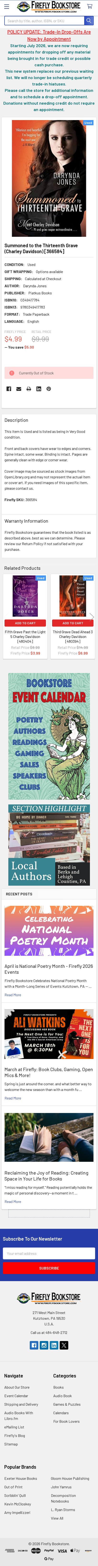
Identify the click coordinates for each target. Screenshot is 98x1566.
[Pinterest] (48, 389)
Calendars (61, 1412)
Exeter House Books (20, 1478)
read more (13, 994)
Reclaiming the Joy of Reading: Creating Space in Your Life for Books (46, 1175)
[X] (64, 1345)
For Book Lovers (66, 1421)
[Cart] (90, 6)
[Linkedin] (38, 389)
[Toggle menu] (6, 6)
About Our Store (16, 1387)
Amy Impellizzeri (17, 1512)
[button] (49, 736)
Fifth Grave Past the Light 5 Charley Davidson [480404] (25, 636)
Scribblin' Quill (15, 1495)
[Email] (19, 389)
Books (58, 1387)
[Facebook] (9, 389)
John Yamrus (61, 1487)
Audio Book (62, 1395)
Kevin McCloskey (17, 1504)
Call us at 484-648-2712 (49, 1332)
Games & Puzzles (67, 1404)
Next (92, 617)
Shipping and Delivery (21, 1404)
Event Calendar (16, 1395)
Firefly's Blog (14, 1435)
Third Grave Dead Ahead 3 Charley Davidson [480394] (73, 636)
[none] (49, 178)
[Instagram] (44, 1345)
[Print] (28, 389)
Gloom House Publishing (70, 1478)
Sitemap (11, 1444)
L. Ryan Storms (63, 1509)
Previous (6, 617)
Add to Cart (25, 623)
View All (57, 1518)
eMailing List (14, 1427)
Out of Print (13, 1487)
